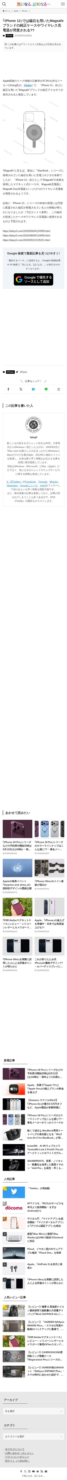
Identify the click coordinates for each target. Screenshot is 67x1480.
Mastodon (12, 485)
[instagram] (29, 1471)
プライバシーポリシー (17, 1457)
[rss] (41, 1471)
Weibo (27, 85)
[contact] (45, 1471)
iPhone (9, 36)
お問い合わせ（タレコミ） (19, 1453)
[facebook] (21, 1471)
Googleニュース (29, 485)
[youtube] (33, 1471)
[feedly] (37, 1471)
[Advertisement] (33, 64)
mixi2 (43, 485)
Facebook (30, 481)
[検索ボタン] (4, 4)
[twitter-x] (25, 1471)
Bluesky (54, 481)
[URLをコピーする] (58, 389)
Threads (42, 481)
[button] (8, 389)
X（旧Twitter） (15, 481)
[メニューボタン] (63, 4)
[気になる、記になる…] (33, 4)
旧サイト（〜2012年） (17, 1460)
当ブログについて (14, 1449)
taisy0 (33, 437)
